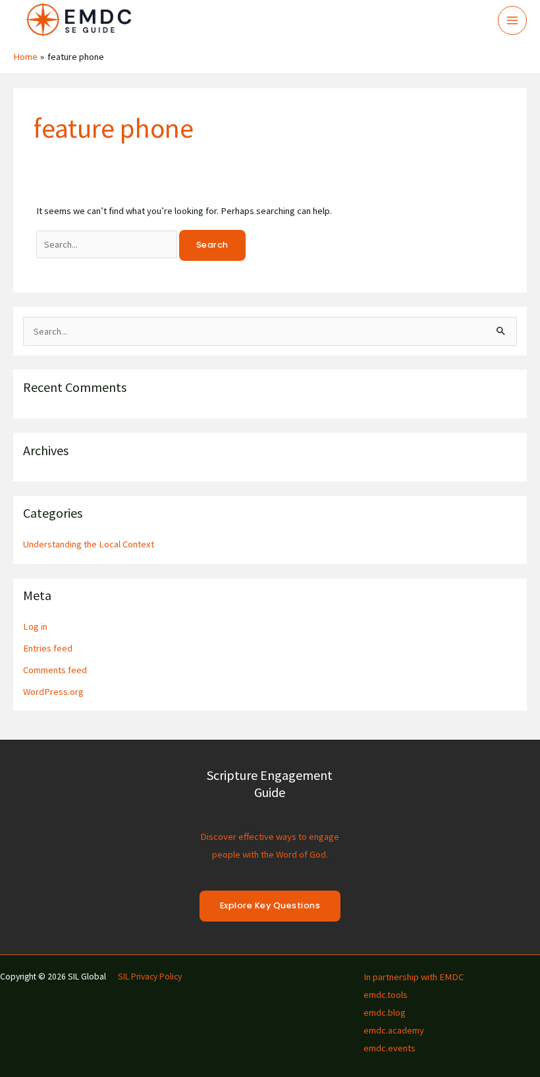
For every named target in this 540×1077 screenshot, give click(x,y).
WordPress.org (53, 692)
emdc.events (390, 1048)
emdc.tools (386, 995)
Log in (35, 626)
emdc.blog (385, 1012)
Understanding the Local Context (88, 544)
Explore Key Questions (270, 905)
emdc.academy (394, 1030)
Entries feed (47, 648)
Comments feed (55, 670)
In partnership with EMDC (414, 977)
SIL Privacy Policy (150, 976)
